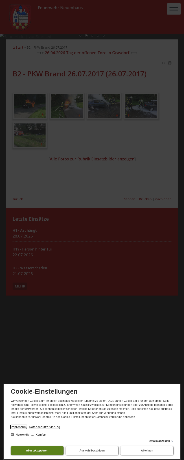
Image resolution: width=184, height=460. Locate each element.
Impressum (19, 427)
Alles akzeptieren (37, 450)
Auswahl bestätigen (92, 450)
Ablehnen (147, 450)
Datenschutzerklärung (44, 427)
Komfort (40, 434)
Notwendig (22, 434)
